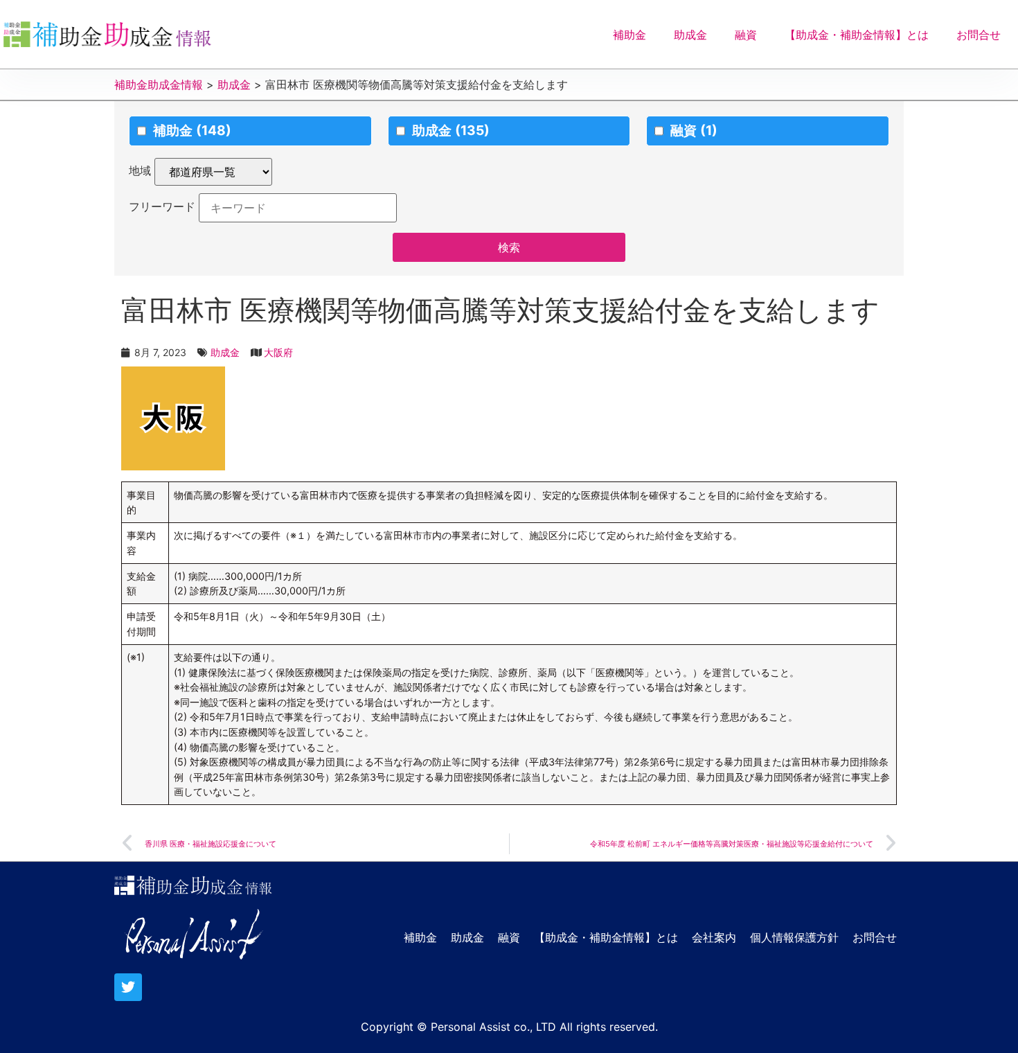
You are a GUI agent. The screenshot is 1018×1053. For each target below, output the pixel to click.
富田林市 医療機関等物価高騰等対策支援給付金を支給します (500, 310)
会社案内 (714, 937)
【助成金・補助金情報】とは (857, 35)
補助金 (629, 35)
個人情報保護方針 (794, 937)
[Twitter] (128, 987)
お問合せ (978, 35)
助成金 (690, 35)
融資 (746, 35)
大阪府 (278, 352)
